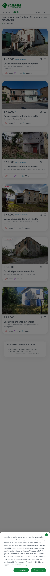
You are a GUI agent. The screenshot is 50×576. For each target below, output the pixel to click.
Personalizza (21, 570)
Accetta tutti (38, 570)
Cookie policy (22, 565)
